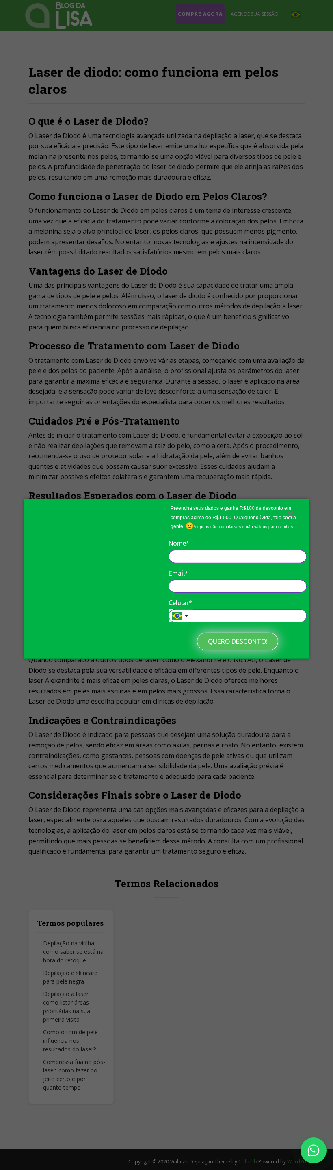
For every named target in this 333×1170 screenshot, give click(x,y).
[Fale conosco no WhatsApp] (314, 1151)
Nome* (179, 543)
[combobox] (181, 615)
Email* (178, 572)
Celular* (180, 603)
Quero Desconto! (238, 641)
